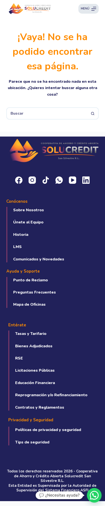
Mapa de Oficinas (29, 304)
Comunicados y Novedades (38, 259)
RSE (19, 358)
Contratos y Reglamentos (39, 407)
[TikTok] (45, 180)
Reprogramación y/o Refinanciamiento (51, 395)
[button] (94, 495)
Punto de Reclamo (30, 280)
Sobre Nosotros (28, 210)
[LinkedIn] (86, 180)
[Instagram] (32, 180)
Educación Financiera (35, 383)
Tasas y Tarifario (30, 333)
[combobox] (47, 113)
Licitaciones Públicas (35, 370)
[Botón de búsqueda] (92, 113)
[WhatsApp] (59, 180)
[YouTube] (72, 180)
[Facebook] (18, 180)
